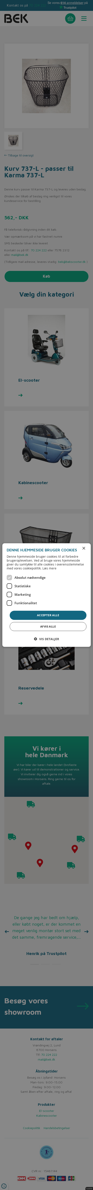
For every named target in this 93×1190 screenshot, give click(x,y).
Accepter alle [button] (48, 615)
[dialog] (46, 595)
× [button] (83, 548)
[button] (46, 638)
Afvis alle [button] (48, 626)
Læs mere (49, 568)
